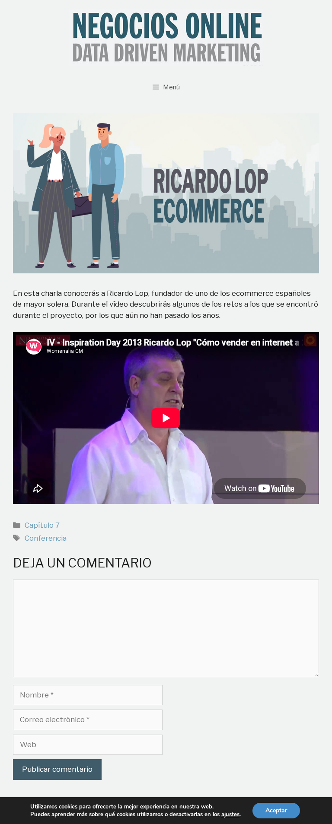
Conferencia (46, 538)
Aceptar (276, 810)
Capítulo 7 (42, 525)
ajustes (230, 814)
